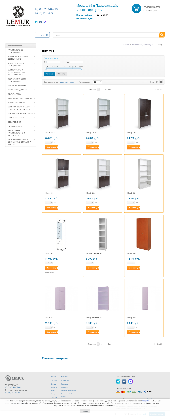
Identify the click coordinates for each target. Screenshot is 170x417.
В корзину (51, 147)
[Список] (157, 81)
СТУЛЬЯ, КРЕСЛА (14, 94)
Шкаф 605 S (91, 133)
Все (109, 89)
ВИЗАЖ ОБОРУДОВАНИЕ (17, 90)
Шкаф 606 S (50, 133)
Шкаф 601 (131, 193)
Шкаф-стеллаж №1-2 (95, 318)
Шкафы (48, 50)
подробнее (147, 400)
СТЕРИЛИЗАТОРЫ (15, 126)
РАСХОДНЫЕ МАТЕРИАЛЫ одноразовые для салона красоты (19, 142)
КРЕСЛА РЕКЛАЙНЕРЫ (17, 86)
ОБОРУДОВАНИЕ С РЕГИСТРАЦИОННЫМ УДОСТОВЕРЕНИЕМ (16, 72)
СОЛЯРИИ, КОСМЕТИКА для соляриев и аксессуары (19, 108)
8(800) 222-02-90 (46, 9)
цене (72, 82)
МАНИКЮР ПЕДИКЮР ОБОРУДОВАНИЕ (16, 64)
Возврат (53, 394)
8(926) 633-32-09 (44, 13)
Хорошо (85, 411)
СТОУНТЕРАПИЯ (14, 122)
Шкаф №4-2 (132, 253)
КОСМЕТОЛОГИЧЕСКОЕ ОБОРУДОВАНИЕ (17, 80)
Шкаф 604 (131, 133)
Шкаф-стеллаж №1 (94, 253)
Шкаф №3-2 (50, 318)
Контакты (64, 377)
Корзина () (151, 6)
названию (64, 82)
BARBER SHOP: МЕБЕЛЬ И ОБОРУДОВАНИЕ (18, 58)
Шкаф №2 (49, 253)
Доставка (54, 380)
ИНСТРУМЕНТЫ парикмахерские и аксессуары (16, 133)
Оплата (53, 384)
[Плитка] (161, 81)
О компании (65, 380)
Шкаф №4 (131, 318)
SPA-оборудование (16, 103)
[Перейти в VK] (40, 22)
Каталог (126, 45)
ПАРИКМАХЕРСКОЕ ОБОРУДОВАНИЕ (15, 51)
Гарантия (54, 398)
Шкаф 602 (90, 193)
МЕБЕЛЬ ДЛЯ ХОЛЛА (16, 118)
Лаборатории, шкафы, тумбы (20, 113)
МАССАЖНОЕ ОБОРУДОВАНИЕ (20, 98)
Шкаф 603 (49, 193)
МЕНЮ (44, 35)
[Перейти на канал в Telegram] (36, 22)
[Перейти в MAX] (45, 22)
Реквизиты (64, 384)
